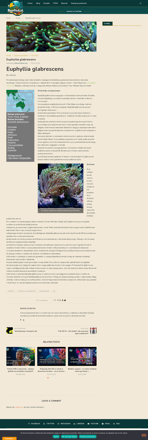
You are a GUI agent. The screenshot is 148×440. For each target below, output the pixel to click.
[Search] (140, 3)
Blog (38, 3)
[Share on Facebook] (57, 300)
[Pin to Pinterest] (62, 300)
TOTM (55, 3)
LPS (54, 291)
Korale (18, 18)
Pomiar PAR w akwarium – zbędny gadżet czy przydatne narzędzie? (20, 370)
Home (30, 3)
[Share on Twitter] (60, 300)
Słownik (64, 3)
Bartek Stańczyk (21, 63)
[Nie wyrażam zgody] (144, 435)
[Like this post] (55, 300)
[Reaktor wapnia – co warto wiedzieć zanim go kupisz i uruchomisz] (82, 356)
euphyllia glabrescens (26, 291)
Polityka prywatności (87, 436)
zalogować (19, 407)
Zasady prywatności (79, 3)
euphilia (11, 291)
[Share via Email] (65, 300)
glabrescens (44, 291)
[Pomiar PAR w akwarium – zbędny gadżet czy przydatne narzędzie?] (20, 356)
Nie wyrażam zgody (69, 436)
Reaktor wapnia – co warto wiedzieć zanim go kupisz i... (82, 370)
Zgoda (56, 436)
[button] (9, 369)
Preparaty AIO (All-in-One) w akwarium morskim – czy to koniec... (51, 370)
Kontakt (46, 3)
